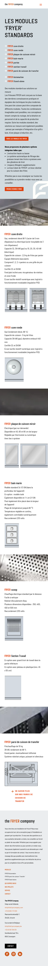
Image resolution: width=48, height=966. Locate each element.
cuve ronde (15, 50)
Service (7, 890)
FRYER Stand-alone (10, 880)
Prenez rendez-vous (14, 189)
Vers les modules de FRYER (16, 139)
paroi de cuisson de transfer (23, 70)
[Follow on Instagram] (13, 954)
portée (13, 62)
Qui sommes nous (10, 883)
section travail (17, 66)
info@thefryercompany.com (14, 907)
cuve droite (15, 46)
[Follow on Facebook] (7, 954)
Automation (16, 77)
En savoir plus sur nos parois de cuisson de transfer (24, 796)
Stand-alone (16, 81)
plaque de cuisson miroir (21, 54)
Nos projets (9, 887)
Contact (7, 894)
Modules (8, 870)
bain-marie (15, 58)
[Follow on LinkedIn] (20, 954)
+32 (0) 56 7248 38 (10, 930)
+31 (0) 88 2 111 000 (11, 911)
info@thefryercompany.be (13, 926)
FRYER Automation (10, 873)
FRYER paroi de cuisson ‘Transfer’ (15, 876)
